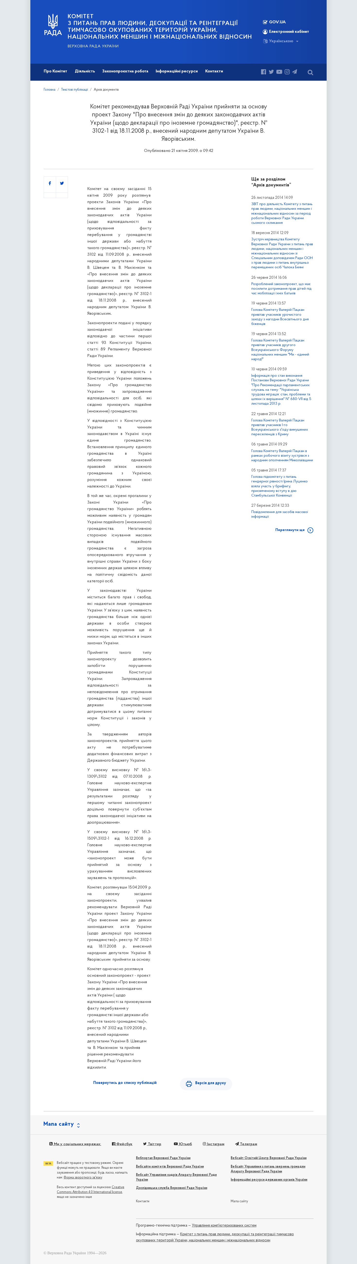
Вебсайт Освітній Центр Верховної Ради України (268, 1158)
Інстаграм (215, 1144)
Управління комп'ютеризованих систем (224, 1226)
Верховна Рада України (93, 46)
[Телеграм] (294, 72)
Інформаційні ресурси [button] (177, 71)
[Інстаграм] (287, 72)
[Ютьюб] (279, 72)
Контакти (143, 1201)
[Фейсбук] (263, 72)
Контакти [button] (214, 71)
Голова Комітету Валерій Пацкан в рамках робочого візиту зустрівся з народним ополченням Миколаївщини (282, 455)
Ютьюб (185, 1144)
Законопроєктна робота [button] (125, 71)
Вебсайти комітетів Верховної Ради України (170, 1166)
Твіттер (154, 1144)
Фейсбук (124, 1144)
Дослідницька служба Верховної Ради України (171, 1188)
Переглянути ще (290, 530)
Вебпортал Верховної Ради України (163, 1158)
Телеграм (248, 1144)
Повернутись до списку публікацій (125, 1083)
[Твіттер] (271, 72)
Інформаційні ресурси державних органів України (269, 1180)
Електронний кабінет (289, 32)
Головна (49, 90)
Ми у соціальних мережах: (77, 1144)
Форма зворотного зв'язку (83, 1177)
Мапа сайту (239, 1201)
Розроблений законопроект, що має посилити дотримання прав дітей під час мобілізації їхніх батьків (281, 288)
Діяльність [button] (85, 71)
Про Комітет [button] (55, 71)
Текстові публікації (74, 90)
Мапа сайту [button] (58, 1124)
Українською (281, 41)
